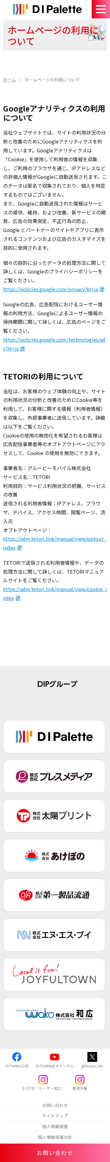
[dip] (54, 736)
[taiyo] (54, 816)
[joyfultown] (54, 974)
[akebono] (54, 855)
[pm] (54, 776)
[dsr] (54, 895)
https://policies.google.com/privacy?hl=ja (50, 289)
